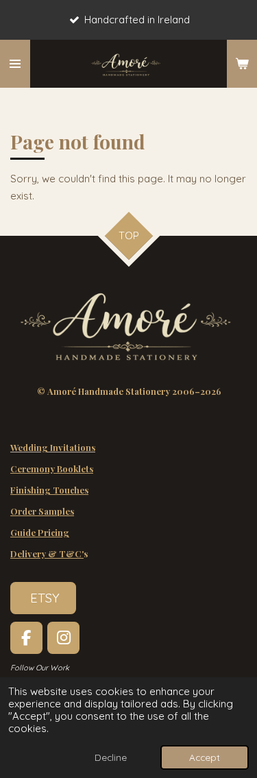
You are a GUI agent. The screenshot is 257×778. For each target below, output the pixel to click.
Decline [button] (111, 757)
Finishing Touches (49, 490)
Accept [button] (204, 757)
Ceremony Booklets (51, 468)
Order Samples (42, 511)
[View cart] (242, 64)
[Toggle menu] (15, 64)
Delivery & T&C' (47, 553)
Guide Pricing (39, 532)
